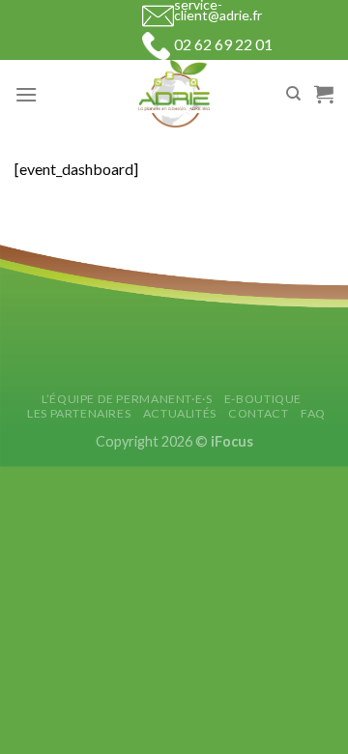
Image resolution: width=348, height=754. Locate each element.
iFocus (232, 441)
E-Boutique (263, 399)
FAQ (313, 413)
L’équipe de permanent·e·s (127, 399)
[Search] (293, 93)
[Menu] (26, 94)
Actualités (180, 413)
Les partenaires (78, 413)
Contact (258, 413)
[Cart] (324, 93)
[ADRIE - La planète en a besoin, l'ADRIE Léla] (174, 94)
